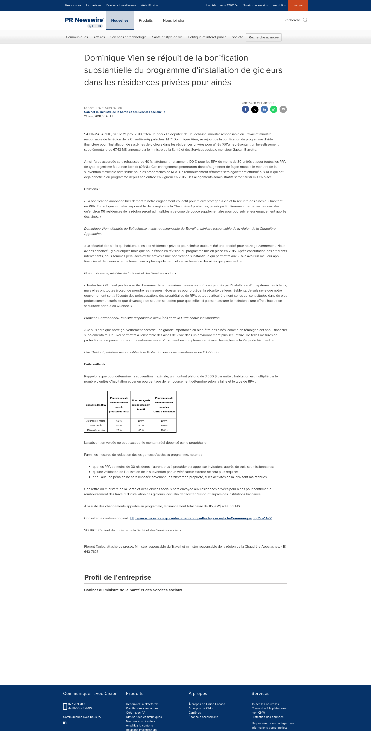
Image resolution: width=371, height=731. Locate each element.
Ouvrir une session (255, 5)
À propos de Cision (201, 708)
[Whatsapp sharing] (273, 110)
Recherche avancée (264, 37)
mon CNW (258, 712)
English (211, 5)
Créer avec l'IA (135, 712)
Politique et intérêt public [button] (207, 37)
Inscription (279, 5)
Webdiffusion (149, 5)
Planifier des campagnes (142, 708)
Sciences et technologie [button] (128, 37)
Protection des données (268, 717)
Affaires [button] (99, 37)
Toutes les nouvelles (265, 704)
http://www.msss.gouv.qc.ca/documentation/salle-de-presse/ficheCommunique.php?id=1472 (201, 518)
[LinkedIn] (65, 722)
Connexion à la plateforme (269, 708)
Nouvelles (120, 20)
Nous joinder (173, 20)
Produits (146, 20)
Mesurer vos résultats (140, 721)
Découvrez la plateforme (142, 704)
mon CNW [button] (227, 5)
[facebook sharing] (245, 110)
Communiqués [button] (77, 37)
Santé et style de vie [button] (167, 37)
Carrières (195, 712)
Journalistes (93, 5)
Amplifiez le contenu (139, 725)
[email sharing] (283, 110)
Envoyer (298, 5)
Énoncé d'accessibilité (203, 717)
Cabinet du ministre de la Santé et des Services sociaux (133, 590)
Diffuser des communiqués (144, 717)
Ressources (73, 5)
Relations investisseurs (121, 5)
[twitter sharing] (254, 110)
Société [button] (237, 37)
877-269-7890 (77, 704)
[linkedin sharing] (264, 110)
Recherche (292, 20)
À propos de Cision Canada (207, 704)
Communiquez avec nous (80, 717)
